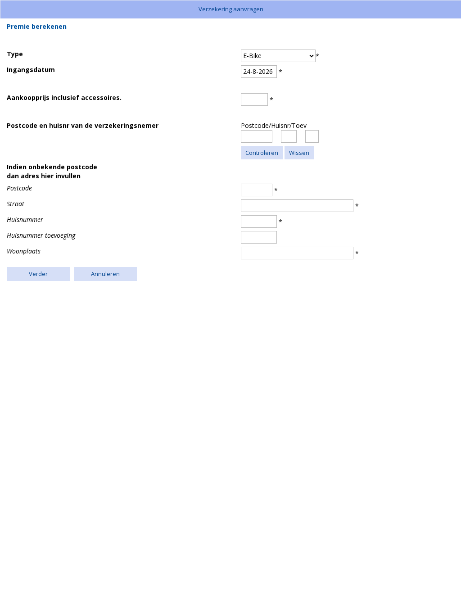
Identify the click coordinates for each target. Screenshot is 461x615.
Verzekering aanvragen (231, 9)
